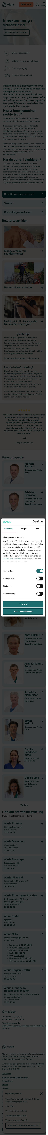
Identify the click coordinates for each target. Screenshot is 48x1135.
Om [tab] (37, 529)
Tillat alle (23, 604)
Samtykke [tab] (8, 529)
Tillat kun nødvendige (23, 611)
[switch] (39, 578)
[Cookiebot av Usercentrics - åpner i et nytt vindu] (32, 521)
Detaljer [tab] (23, 529)
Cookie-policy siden (12, 559)
